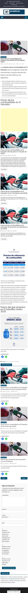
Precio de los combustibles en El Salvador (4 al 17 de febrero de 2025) (14, 192)
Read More (4, 169)
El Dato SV (3, 577)
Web (3, 523)
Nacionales (11, 3)
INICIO (6, 3)
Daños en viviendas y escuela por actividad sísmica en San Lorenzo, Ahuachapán (4, 478)
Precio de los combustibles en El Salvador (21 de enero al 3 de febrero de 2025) (14, 227)
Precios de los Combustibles (12, 361)
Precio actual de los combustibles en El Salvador (14, 6)
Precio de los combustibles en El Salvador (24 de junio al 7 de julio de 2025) (14, 151)
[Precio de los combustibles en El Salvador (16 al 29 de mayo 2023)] (14, 414)
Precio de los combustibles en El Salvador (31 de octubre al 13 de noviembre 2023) (14, 388)
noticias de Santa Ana (13, 578)
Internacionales (19, 3)
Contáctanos (14, 4)
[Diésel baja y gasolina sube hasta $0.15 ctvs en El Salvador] (14, 449)
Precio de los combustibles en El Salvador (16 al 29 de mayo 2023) (14, 425)
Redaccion (13, 64)
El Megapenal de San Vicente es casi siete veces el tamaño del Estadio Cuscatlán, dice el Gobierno (24, 478)
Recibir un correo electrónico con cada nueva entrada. (6, 561)
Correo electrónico (5, 516)
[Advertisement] (14, 29)
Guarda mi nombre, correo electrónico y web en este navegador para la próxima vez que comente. (6, 536)
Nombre (4, 509)
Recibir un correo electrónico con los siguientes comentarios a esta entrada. (6, 550)
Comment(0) (21, 64)
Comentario (5, 495)
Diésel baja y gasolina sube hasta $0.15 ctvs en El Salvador (13, 460)
